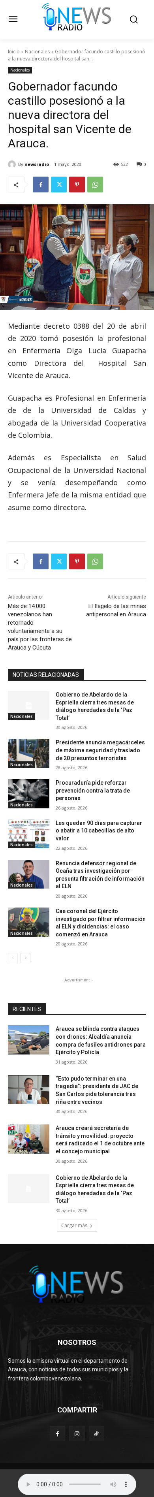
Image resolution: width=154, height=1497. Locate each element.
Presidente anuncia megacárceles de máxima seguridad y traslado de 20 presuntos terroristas (100, 750)
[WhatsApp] (95, 184)
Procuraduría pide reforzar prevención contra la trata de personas (93, 790)
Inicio (14, 51)
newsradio (36, 164)
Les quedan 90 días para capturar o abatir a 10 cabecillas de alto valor (99, 831)
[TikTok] (96, 1433)
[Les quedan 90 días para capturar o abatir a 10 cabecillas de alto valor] (28, 834)
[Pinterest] (77, 184)
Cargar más (74, 1225)
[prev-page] (13, 958)
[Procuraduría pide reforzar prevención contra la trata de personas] (28, 793)
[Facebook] (41, 184)
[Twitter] (59, 184)
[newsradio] (13, 164)
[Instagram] (77, 1433)
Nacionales (37, 51)
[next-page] (25, 958)
